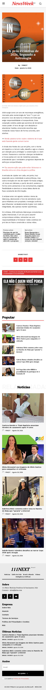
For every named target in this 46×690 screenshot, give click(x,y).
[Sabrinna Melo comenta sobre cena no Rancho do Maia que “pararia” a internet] (8, 349)
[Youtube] (16, 596)
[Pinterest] (25, 260)
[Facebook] (15, 260)
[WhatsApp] (30, 260)
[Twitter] (20, 260)
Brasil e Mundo (23, 47)
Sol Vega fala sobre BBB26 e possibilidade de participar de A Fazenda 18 (28, 371)
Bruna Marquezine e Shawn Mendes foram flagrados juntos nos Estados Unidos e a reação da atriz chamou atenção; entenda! (33, 237)
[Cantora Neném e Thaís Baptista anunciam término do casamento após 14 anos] (8, 327)
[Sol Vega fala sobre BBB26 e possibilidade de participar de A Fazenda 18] (8, 371)
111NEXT (24, 65)
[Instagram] (10, 596)
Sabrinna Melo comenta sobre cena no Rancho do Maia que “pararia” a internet (29, 350)
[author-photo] (3, 430)
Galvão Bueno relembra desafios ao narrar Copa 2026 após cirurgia (29, 361)
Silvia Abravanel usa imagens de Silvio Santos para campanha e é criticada (28, 339)
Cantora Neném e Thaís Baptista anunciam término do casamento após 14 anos (28, 328)
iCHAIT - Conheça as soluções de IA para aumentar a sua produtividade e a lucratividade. (22, 272)
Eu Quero (21, 673)
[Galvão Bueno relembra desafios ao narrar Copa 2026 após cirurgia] (8, 360)
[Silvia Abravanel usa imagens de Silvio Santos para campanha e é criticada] (8, 338)
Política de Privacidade (21, 678)
